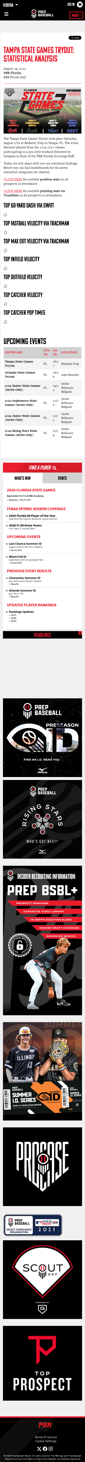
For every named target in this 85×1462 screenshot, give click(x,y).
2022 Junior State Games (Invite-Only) (22, 418)
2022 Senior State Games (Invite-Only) (22, 388)
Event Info (25, 499)
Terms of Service (46, 1437)
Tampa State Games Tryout (19, 363)
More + (76, 16)
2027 (13, 615)
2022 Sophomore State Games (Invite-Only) (21, 403)
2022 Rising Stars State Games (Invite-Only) (21, 433)
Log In (71, 5)
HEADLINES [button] (42, 635)
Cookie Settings (45, 1441)
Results (15, 584)
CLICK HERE (13, 179)
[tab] (22, 478)
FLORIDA (8, 5)
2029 (13, 621)
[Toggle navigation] (6, 15)
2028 (13, 618)
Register (13, 499)
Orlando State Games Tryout (20, 374)
